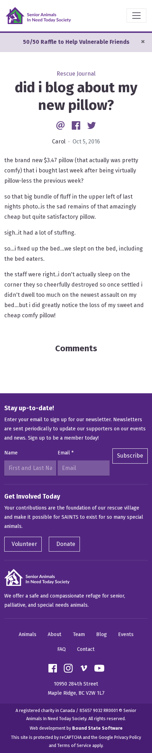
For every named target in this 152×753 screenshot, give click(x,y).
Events (126, 634)
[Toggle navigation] (136, 15)
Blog (101, 634)
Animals (27, 634)
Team (79, 634)
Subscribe (130, 455)
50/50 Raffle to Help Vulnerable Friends (76, 42)
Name (11, 453)
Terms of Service (74, 745)
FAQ (61, 649)
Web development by (76, 728)
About (55, 634)
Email (66, 453)
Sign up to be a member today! (63, 438)
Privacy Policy (127, 737)
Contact (86, 649)
